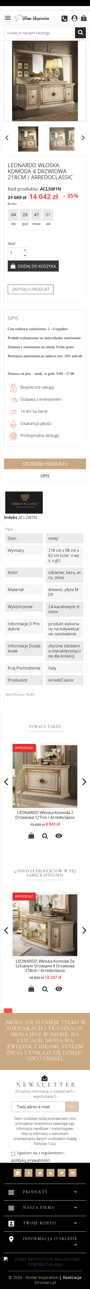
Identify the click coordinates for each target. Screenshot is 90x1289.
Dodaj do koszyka (36, 266)
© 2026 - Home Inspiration (34, 1277)
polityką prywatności (30, 1160)
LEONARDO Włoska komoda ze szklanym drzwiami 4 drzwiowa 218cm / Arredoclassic (45, 965)
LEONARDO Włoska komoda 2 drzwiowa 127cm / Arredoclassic (45, 815)
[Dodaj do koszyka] (31, 836)
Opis (45, 476)
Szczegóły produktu (45, 464)
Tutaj (52, 1143)
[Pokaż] (45, 836)
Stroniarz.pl (45, 1282)
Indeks (10, 517)
